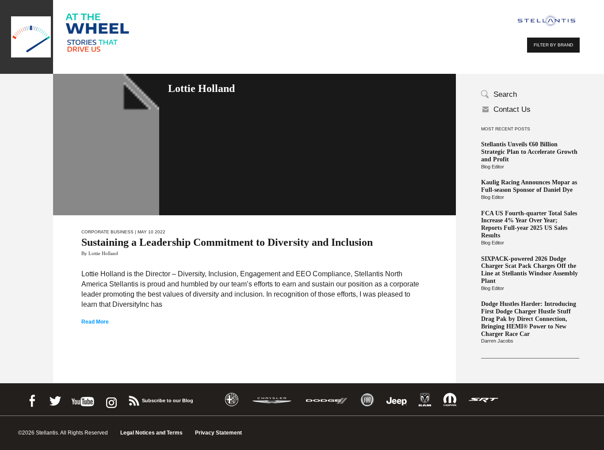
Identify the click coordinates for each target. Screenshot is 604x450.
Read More (95, 322)
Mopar (450, 400)
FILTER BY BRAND (553, 44)
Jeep (397, 400)
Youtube (83, 399)
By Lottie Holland (99, 253)
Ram (425, 400)
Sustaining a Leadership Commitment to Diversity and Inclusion (227, 242)
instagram (110, 399)
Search (505, 94)
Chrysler (272, 400)
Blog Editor (492, 166)
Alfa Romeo (231, 400)
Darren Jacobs (497, 340)
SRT (483, 400)
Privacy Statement (218, 433)
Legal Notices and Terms (151, 433)
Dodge (327, 400)
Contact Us (512, 109)
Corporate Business (107, 231)
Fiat (367, 400)
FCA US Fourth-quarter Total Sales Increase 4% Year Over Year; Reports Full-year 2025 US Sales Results (529, 224)
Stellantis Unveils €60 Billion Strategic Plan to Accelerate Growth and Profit (529, 152)
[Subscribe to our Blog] (133, 399)
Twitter (55, 399)
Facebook (32, 399)
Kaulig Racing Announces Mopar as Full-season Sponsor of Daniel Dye (529, 186)
